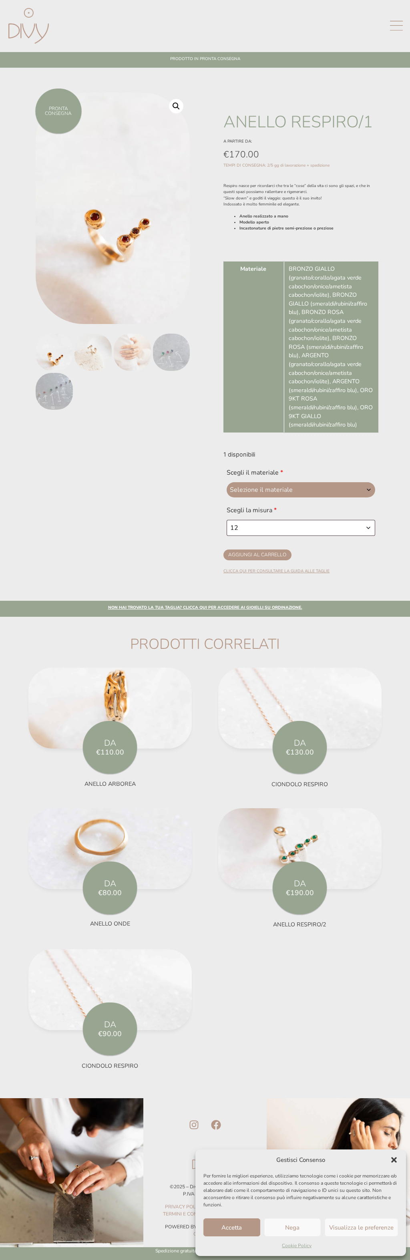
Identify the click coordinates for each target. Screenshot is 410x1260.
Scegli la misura (252, 510)
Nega (292, 1228)
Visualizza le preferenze (361, 1228)
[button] (394, 1160)
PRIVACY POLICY (184, 1207)
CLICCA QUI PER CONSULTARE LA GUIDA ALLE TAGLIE (276, 571)
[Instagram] (194, 1125)
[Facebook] (216, 1125)
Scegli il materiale (255, 472)
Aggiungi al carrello (257, 555)
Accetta (231, 1228)
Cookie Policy (297, 1245)
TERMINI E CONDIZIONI (189, 1214)
